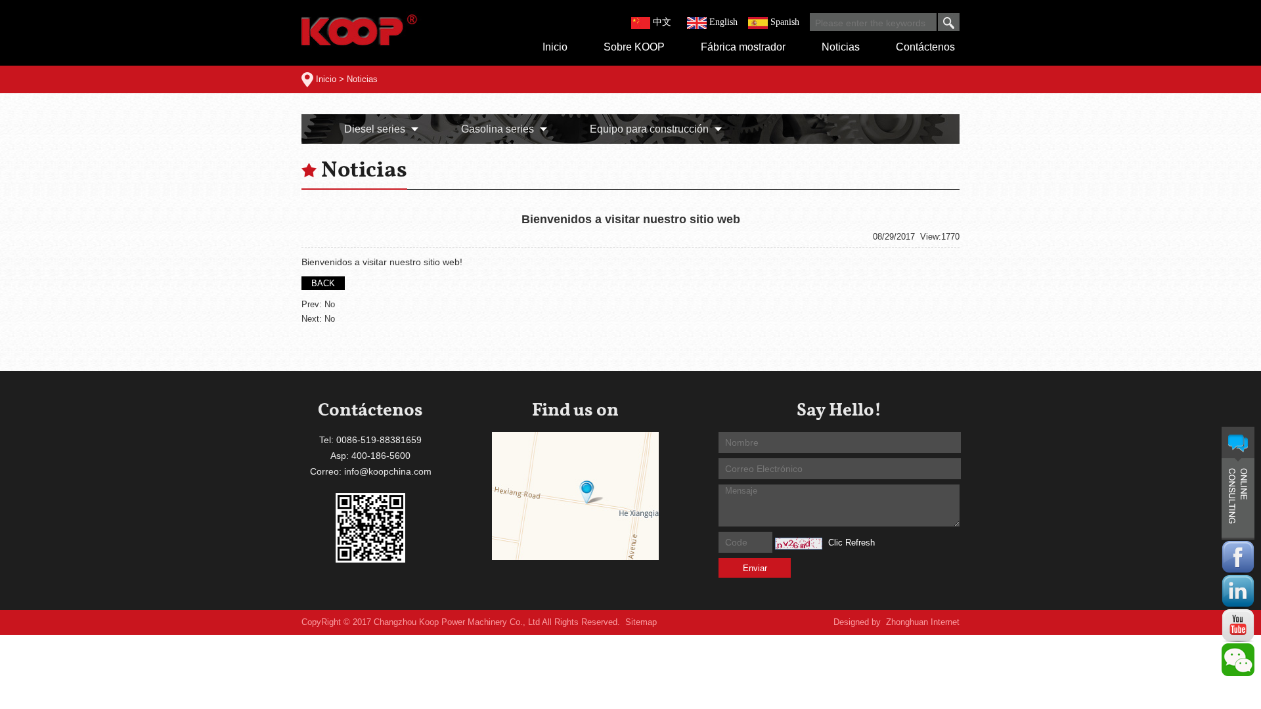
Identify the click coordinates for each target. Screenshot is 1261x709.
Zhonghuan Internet (923, 622)
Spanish (784, 22)
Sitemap (641, 622)
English (723, 22)
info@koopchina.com (387, 471)
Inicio (326, 79)
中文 (662, 22)
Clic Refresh (851, 543)
